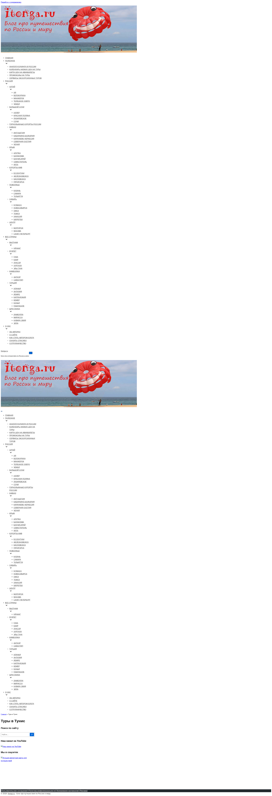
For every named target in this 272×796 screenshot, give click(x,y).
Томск (17, 214)
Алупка (17, 153)
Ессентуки (19, 173)
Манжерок (19, 98)
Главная (9, 58)
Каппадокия (20, 297)
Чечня (17, 144)
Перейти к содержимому (11, 2)
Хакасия (18, 217)
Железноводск (21, 176)
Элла (16, 323)
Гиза (16, 257)
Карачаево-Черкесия (24, 139)
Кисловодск (20, 179)
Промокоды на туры (19, 75)
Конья (17, 303)
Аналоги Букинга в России (22, 67)
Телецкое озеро (22, 101)
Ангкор (17, 277)
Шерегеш (18, 220)
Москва (17, 231)
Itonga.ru (11, 794)
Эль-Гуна (18, 268)
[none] (21, 421)
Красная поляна (22, 116)
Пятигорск (19, 182)
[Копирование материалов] (67, 791)
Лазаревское (20, 118)
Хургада (18, 266)
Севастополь (20, 162)
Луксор (17, 263)
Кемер (17, 300)
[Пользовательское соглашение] (14, 791)
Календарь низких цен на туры (24, 69)
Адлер (17, 113)
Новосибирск (20, 208)
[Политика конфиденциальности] (42, 791)
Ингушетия (19, 133)
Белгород (18, 228)
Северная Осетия (22, 142)
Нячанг (17, 248)
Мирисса (18, 317)
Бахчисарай (20, 159)
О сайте (13, 335)
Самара (17, 194)
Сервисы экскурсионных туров (25, 78)
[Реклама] (83, 791)
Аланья (17, 289)
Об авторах (14, 332)
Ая (15, 93)
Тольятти (18, 196)
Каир (16, 260)
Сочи (16, 121)
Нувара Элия (20, 320)
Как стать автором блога (21, 338)
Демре (17, 294)
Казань (17, 191)
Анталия (18, 292)
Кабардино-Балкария (24, 136)
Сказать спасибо (18, 341)
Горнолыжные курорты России (25, 124)
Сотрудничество (17, 343)
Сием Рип (18, 280)
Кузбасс (18, 205)
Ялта (16, 165)
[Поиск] (32, 734)
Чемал (17, 104)
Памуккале (19, 306)
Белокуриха (20, 95)
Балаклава (19, 156)
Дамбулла (18, 315)
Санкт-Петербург (22, 234)
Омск (16, 211)
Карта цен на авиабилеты (22, 72)
